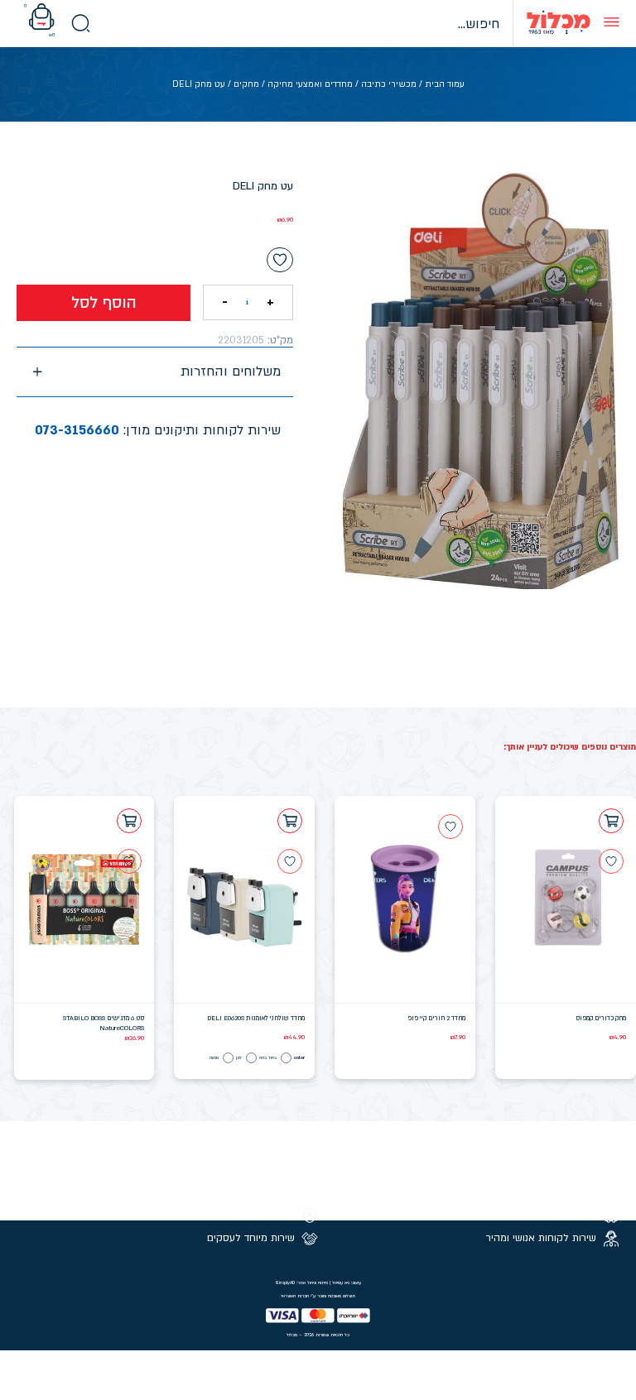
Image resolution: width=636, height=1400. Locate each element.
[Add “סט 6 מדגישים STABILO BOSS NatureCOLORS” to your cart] (129, 820)
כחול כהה (268, 1057)
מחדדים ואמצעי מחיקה (310, 84)
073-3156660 (77, 430)
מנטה (214, 1057)
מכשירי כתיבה (389, 84)
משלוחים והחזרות (231, 371)
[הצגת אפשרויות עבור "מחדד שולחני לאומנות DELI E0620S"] (289, 820)
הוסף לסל (104, 303)
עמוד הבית (445, 84)
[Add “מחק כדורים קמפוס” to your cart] (611, 820)
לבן (239, 1057)
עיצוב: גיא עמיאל (346, 1282)
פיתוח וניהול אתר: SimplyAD (301, 1282)
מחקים (246, 84)
